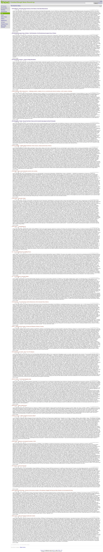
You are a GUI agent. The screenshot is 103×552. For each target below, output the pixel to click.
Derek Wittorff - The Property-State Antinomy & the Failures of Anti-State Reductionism (30, 8)
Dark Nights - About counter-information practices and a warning (24, 171)
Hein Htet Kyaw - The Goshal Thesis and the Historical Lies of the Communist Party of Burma (30, 301)
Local (2, 15)
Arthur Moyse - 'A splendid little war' (19, 226)
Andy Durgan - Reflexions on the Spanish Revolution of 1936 (24, 441)
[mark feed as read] (100, 5)
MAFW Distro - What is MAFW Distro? (19, 405)
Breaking (3, 9)
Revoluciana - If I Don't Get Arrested (19, 465)
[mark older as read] (18, 9)
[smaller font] (25, 9)
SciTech (3, 22)
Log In (101, 1)
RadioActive (4, 20)
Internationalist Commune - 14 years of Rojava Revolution (24, 59)
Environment (4, 11)
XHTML (58, 550)
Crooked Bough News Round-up (22, 2)
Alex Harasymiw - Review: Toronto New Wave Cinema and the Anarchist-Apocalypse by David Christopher (34, 121)
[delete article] (21, 9)
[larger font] (23, 9)
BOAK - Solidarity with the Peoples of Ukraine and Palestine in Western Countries (28, 326)
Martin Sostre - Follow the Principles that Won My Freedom (23, 515)
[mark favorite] (15, 9)
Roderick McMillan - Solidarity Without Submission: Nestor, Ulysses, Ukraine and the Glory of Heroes (32, 145)
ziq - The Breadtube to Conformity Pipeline (20, 276)
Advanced (100, 3)
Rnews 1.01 (43, 550)
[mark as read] (16, 9)
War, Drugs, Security (4, 26)
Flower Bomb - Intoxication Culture (19, 198)
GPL (54, 550)
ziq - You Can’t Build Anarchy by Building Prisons (21, 251)
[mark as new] (16, 92)
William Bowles (23, 547)
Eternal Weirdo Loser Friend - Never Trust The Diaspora (23, 351)
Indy (2, 13)
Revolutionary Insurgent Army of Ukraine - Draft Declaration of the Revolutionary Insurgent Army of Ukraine (34, 33)
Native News (4, 17)
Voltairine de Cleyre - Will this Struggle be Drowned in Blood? (24, 415)
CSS (61, 550)
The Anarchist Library (16, 5)
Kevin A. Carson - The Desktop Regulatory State (21, 379)
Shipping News (4, 24)
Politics (3, 18)
